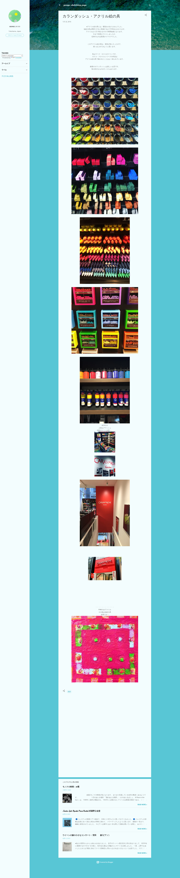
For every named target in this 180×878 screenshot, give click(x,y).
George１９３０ (14, 26)
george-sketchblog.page (74, 5)
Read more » (142, 805)
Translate (18, 58)
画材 (69, 692)
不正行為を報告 (7, 76)
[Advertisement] (105, 757)
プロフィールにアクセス (15, 35)
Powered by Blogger (106, 862)
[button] (145, 15)
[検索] (150, 5)
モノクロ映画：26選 (71, 786)
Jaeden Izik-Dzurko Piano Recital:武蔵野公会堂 (81, 811)
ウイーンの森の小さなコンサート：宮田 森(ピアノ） (86, 835)
